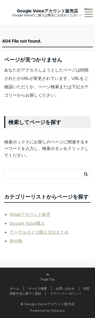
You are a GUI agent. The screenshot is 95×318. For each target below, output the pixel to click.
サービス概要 (37, 288)
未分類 (16, 240)
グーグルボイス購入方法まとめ (39, 232)
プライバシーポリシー (66, 293)
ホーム (14, 288)
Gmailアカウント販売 (30, 214)
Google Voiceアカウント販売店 (47, 11)
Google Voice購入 (27, 223)
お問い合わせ (65, 288)
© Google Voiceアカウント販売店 (47, 304)
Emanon (58, 310)
